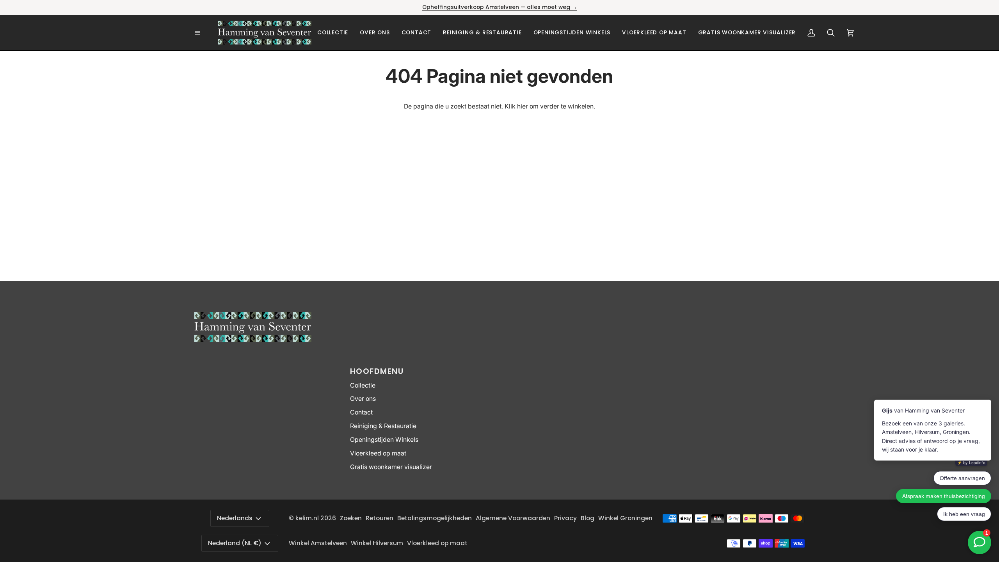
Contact (361, 412)
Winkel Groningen (625, 518)
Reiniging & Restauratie (383, 426)
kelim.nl (307, 518)
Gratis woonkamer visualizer (391, 467)
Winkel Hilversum (377, 543)
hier (522, 106)
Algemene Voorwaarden (513, 518)
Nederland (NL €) (234, 543)
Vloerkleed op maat (378, 453)
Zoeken (351, 518)
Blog (587, 518)
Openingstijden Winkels (384, 439)
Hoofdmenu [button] (377, 371)
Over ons (363, 398)
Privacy (565, 518)
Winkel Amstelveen (318, 543)
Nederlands (234, 518)
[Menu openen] (206, 33)
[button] (332, 32)
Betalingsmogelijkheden (434, 518)
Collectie (362, 385)
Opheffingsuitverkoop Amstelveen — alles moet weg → (499, 7)
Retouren (379, 518)
